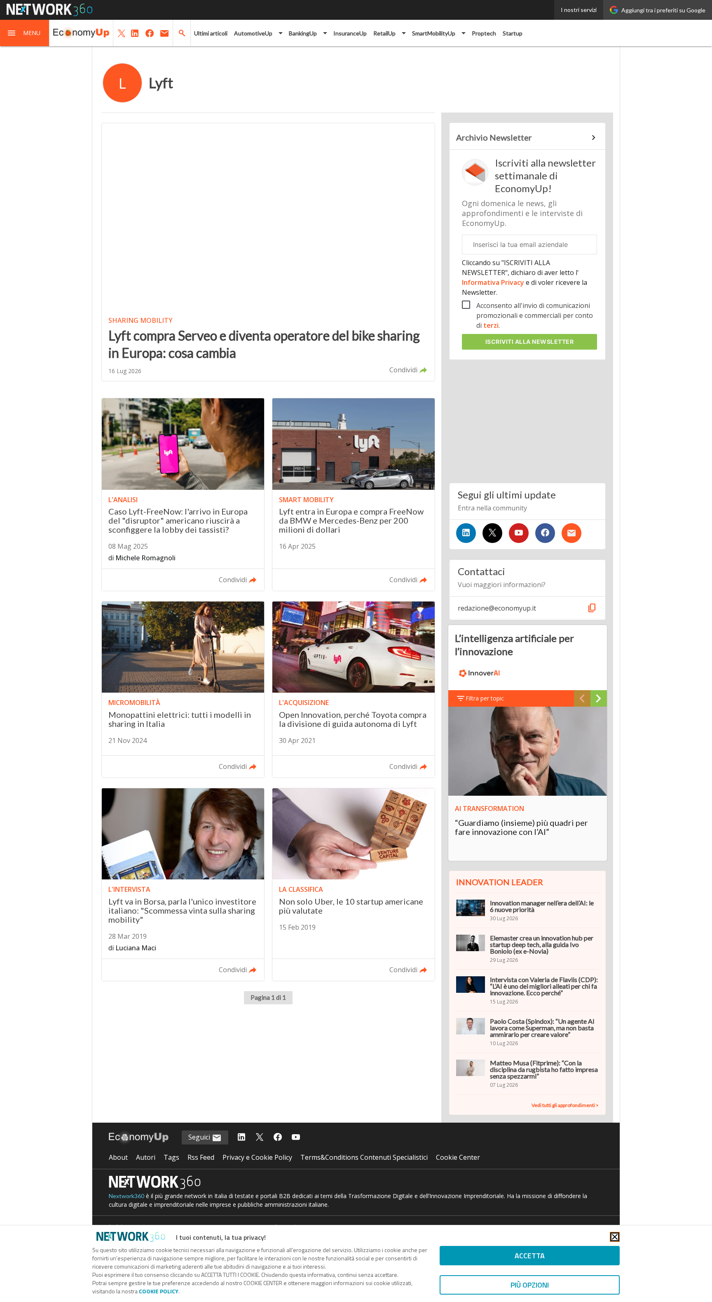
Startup (512, 33)
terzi (491, 325)
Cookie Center (458, 1157)
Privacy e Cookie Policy (257, 1157)
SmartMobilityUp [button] (433, 33)
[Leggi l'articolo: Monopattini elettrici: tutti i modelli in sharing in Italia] (183, 690)
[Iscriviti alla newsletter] (571, 533)
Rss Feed (200, 1157)
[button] (24, 33)
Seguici (200, 1137)
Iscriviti (529, 341)
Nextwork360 (126, 1195)
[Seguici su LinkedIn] (466, 533)
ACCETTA (530, 1255)
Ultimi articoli (210, 33)
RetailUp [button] (384, 33)
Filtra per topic (485, 698)
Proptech (484, 33)
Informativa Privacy (494, 282)
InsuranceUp (350, 33)
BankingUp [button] (303, 33)
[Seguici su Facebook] (545, 533)
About (118, 1157)
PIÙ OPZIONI (530, 1284)
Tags (171, 1157)
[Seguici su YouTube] (519, 533)
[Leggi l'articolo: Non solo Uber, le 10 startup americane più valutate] (353, 884)
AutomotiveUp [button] (253, 33)
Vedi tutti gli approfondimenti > (565, 1105)
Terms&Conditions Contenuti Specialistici (364, 1157)
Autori (145, 1157)
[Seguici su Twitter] (492, 533)
